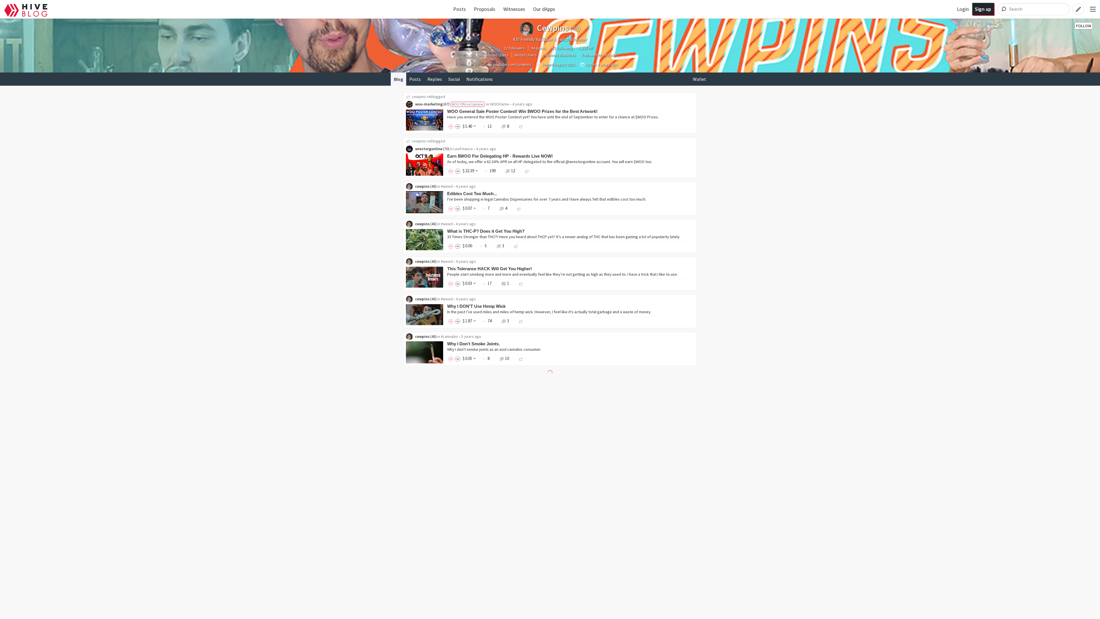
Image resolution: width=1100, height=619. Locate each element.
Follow (1083, 25)
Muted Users (526, 55)
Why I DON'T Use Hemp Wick (476, 306)
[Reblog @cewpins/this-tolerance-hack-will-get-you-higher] (521, 283)
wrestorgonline (428, 148)
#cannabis (449, 336)
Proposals (484, 9)
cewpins (419, 96)
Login (963, 9)
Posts (459, 9)
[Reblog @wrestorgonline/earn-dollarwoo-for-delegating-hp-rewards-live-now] (527, 170)
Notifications (479, 79)
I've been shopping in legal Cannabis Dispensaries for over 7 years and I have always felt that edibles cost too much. (546, 199)
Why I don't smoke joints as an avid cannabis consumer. (494, 349)
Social (454, 79)
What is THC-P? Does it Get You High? (486, 231)
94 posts (538, 48)
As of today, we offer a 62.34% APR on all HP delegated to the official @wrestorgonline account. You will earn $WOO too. (549, 161)
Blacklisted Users (494, 55)
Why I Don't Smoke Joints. (473, 343)
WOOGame (499, 104)
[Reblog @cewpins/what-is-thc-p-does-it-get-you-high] (516, 245)
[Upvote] (451, 126)
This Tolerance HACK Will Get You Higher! (489, 268)
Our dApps (544, 9)
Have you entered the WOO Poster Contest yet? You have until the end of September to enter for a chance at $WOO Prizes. (553, 117)
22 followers (514, 48)
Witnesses (514, 9)
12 (513, 170)
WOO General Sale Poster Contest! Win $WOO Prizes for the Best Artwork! (522, 111)
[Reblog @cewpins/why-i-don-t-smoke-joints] (521, 358)
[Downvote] (457, 126)
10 (507, 358)
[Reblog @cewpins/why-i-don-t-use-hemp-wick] (521, 321)
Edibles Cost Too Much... (472, 193)
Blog (398, 79)
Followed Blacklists (559, 55)
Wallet (699, 79)
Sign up (983, 9)
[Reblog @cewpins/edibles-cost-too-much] (519, 208)
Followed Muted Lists (600, 55)
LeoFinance (463, 148)
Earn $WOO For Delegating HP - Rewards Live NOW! (500, 156)
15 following (562, 48)
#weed (447, 186)
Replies (434, 79)
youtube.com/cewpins (512, 64)
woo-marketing (429, 104)
